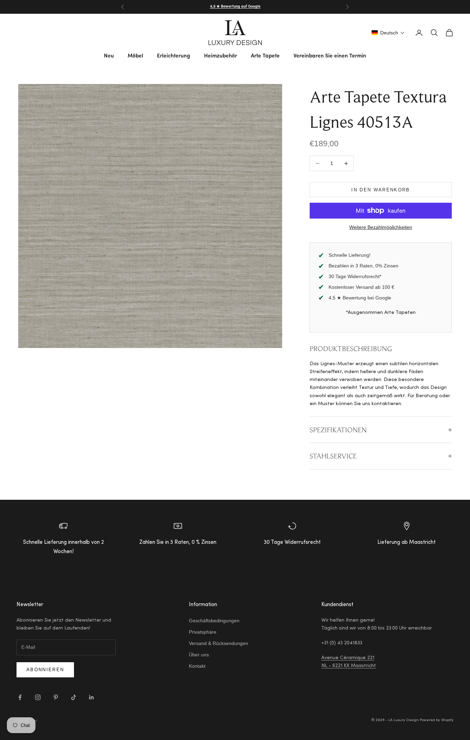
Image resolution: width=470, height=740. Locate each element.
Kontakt (197, 666)
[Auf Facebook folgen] (20, 697)
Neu (109, 56)
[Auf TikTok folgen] (73, 697)
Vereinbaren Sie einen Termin (329, 56)
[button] (388, 32)
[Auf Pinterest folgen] (55, 697)
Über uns (199, 654)
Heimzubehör (220, 56)
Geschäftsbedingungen (214, 620)
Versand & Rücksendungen (218, 643)
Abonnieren (45, 669)
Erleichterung (173, 56)
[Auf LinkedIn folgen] (91, 697)
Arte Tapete (265, 56)
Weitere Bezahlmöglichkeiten (380, 227)
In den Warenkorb (380, 189)
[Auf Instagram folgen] (37, 697)
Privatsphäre (202, 632)
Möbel (135, 56)
